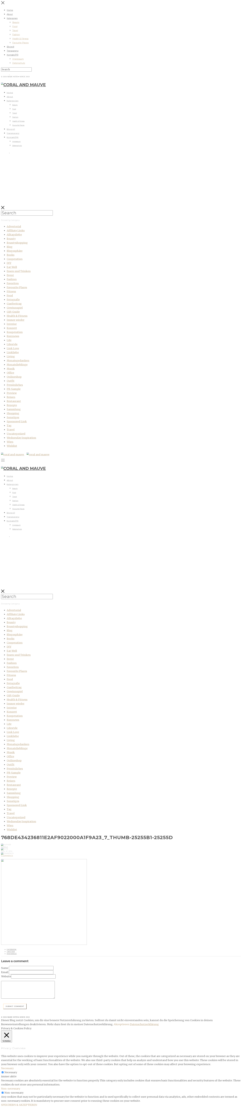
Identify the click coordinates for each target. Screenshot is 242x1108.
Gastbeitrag (14, 303)
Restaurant (14, 401)
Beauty (15, 22)
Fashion (16, 34)
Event (10, 275)
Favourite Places (20, 42)
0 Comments (7, 856)
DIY (9, 263)
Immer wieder (15, 320)
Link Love (13, 348)
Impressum (18, 59)
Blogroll (10, 47)
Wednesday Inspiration (21, 437)
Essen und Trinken (19, 271)
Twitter (11, 951)
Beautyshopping (17, 242)
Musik (11, 368)
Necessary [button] (7, 1068)
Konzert (12, 328)
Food (14, 26)
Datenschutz (18, 63)
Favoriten (13, 283)
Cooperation (15, 259)
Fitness (11, 291)
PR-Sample (14, 389)
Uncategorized (16, 433)
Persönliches (15, 385)
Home (10, 10)
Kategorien (12, 18)
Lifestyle (12, 344)
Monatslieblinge (17, 364)
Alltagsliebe (14, 234)
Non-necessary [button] (10, 1088)
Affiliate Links (16, 230)
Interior (12, 324)
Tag (9, 425)
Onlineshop (14, 376)
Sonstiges (13, 417)
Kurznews (13, 336)
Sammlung (14, 409)
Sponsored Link (17, 421)
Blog (9, 246)
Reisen (11, 397)
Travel (15, 30)
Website (6, 976)
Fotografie (13, 299)
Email (4, 972)
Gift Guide (13, 311)
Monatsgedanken (18, 360)
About (10, 14)
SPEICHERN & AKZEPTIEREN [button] (19, 1104)
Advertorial (14, 226)
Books (10, 255)
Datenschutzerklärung (144, 1024)
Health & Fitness (20, 38)
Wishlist (12, 445)
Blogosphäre (15, 250)
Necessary (10, 1072)
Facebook (12, 949)
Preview (12, 393)
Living (11, 356)
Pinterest (12, 954)
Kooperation (15, 332)
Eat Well (12, 267)
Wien (10, 441)
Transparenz (12, 51)
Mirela (4, 847)
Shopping (13, 413)
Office (10, 372)
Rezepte (12, 405)
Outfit (10, 380)
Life (9, 340)
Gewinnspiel (15, 307)
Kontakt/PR (12, 55)
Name (4, 968)
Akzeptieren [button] (121, 1024)
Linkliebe (13, 352)
